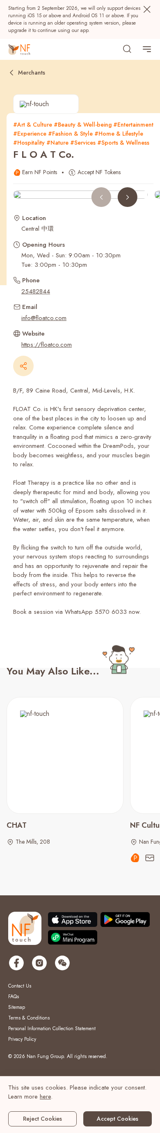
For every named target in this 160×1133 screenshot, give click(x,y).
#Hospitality (29, 143)
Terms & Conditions (29, 1018)
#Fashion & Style (70, 133)
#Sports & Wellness (123, 143)
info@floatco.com (43, 317)
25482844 (35, 291)
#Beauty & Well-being (83, 124)
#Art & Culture (32, 124)
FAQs (13, 996)
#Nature (57, 143)
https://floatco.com (46, 344)
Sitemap (16, 1007)
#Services (83, 143)
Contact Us (19, 986)
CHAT (17, 825)
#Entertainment (133, 124)
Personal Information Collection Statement (52, 1028)
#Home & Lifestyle (118, 133)
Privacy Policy (22, 1039)
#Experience (29, 133)
